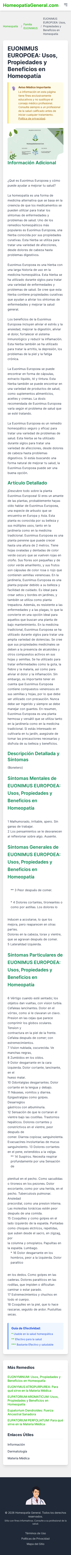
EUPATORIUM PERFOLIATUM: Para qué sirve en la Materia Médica (35, 1422)
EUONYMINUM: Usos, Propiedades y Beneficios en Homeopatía (34, 1379)
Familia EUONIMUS (30, 26)
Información (16, 1444)
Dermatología (17, 1451)
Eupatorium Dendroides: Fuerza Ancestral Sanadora (30, 1412)
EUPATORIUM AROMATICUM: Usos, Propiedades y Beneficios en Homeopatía (33, 1400)
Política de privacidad (31, 118)
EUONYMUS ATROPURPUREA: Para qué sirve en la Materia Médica (33, 1388)
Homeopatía (10, 26)
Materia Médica (19, 1458)
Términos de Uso (35, 1533)
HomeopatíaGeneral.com (31, 5)
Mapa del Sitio (35, 1543)
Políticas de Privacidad (35, 1538)
